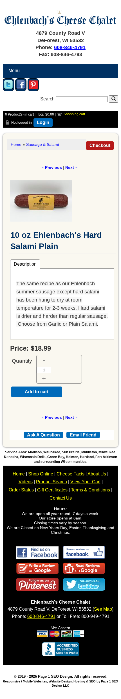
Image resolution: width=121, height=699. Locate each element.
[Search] (113, 99)
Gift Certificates (52, 490)
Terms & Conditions (90, 490)
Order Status (21, 490)
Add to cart (36, 391)
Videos (26, 481)
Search (48, 98)
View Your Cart (85, 481)
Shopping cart (74, 114)
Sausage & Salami (42, 144)
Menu (14, 70)
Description (25, 263)
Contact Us (61, 498)
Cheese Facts (70, 474)
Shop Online (40, 474)
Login (43, 122)
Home (16, 144)
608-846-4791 (70, 47)
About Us (97, 474)
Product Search (51, 481)
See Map (103, 609)
